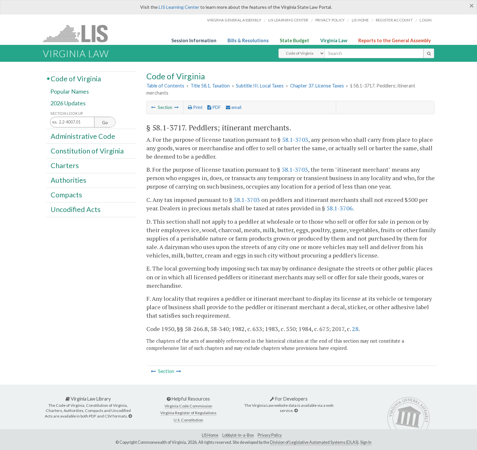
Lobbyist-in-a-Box (238, 435)
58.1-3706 (339, 208)
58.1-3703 (295, 139)
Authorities (68, 180)
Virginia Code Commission (188, 406)
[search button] (428, 53)
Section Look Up (66, 113)
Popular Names (69, 91)
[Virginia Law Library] (130, 416)
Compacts (66, 195)
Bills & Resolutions (248, 40)
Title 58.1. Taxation (210, 85)
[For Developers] (296, 410)
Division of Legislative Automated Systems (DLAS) (314, 442)
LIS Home (210, 435)
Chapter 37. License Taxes (317, 85)
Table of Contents (165, 85)
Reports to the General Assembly (394, 40)
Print (197, 107)
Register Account (394, 20)
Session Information (193, 40)
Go (105, 122)
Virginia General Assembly (234, 20)
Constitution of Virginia (87, 150)
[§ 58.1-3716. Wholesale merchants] (153, 107)
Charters (65, 165)
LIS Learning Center (179, 7)
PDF (216, 107)
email (235, 107)
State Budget (294, 40)
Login (426, 20)
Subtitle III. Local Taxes (260, 85)
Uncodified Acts (76, 209)
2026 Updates (68, 103)
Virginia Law (333, 40)
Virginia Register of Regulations (188, 412)
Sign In (366, 442)
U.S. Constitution (188, 419)
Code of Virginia (76, 78)
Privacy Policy (330, 20)
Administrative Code (83, 136)
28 (355, 329)
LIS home (360, 20)
